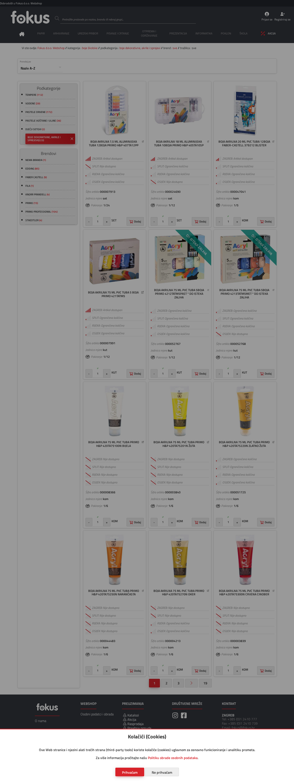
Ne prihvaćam (162, 772)
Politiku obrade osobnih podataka (173, 757)
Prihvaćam (130, 772)
